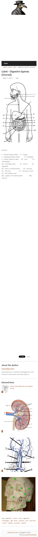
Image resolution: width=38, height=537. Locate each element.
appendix (8, 518)
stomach (17, 523)
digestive (26, 518)
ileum (16, 521)
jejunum (21, 521)
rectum (4, 523)
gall (12, 521)
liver (27, 521)
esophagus (5, 521)
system (23, 523)
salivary (10, 523)
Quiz (9, 67)
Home (5, 67)
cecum (15, 518)
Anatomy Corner (12, 532)
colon (20, 518)
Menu (6, 63)
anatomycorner (8, 369)
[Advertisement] (19, 36)
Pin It (28, 357)
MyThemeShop (31, 535)
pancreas (33, 521)
